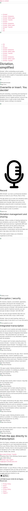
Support (5, 487)
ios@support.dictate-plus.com (8, 461)
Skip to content (4, 1)
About (4, 485)
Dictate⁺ (5, 14)
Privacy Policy (7, 484)
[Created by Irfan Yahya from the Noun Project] (14, 510)
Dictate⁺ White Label (9, 18)
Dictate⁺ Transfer (8, 20)
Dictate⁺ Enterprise (8, 16)
